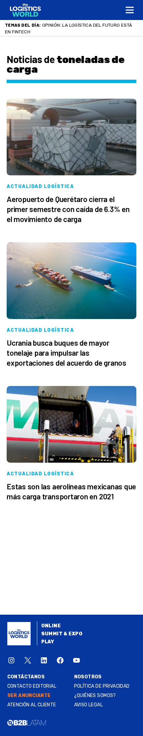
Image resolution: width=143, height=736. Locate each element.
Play (47, 642)
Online (51, 626)
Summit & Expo (61, 634)
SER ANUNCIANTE (29, 695)
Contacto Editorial (32, 686)
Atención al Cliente (31, 705)
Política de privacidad (102, 686)
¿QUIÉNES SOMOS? (95, 695)
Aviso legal (88, 705)
